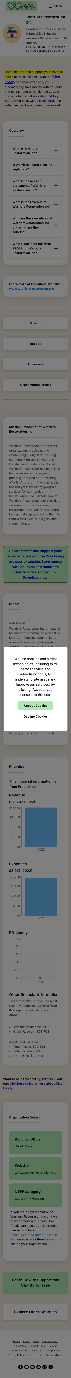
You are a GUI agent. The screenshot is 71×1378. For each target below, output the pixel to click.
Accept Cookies (36, 706)
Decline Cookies (35, 716)
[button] (35, 689)
